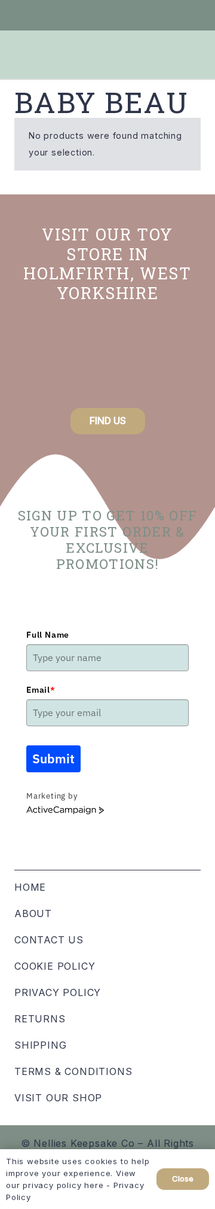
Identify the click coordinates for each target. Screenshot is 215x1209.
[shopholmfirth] (42, 361)
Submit (53, 758)
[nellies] (172, 361)
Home (30, 887)
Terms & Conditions (73, 1071)
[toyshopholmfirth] (107, 361)
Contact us (49, 940)
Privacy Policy (57, 992)
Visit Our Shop (58, 1098)
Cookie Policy (54, 966)
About (33, 913)
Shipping (40, 1045)
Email (41, 689)
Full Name (47, 634)
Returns (40, 1019)
